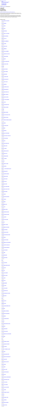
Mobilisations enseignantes (4, 229)
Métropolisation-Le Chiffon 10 (5, 94)
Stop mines (3, 66)
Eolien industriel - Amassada (5, 224)
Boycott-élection (3, 336)
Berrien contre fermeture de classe (5, 379)
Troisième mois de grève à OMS (5, 361)
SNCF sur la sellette (4, 389)
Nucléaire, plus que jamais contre (5, 143)
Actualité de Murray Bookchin (5, 402)
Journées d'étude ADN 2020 (5, 176)
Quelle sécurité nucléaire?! (4, 328)
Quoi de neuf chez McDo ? (4, 257)
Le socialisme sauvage (4, 295)
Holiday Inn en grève (4, 300)
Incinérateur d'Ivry (4, 374)
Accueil (1, 6)
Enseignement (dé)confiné (4, 191)
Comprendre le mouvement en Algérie (6, 234)
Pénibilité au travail (4, 303)
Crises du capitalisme (4, 23)
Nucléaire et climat (4, 364)
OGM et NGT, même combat (5, 76)
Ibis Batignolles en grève (4, 204)
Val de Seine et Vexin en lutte (5, 219)
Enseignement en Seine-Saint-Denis (5, 313)
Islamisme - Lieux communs (5, 384)
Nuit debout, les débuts (4, 346)
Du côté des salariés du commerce (5, 173)
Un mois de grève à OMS (4, 369)
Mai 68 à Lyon (3, 270)
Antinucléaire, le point (4, 181)
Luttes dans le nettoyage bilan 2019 (5, 247)
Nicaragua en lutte (4, 267)
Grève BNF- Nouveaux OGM (5, 125)
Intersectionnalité (3, 201)
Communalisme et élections (5, 209)
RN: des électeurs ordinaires (5, 71)
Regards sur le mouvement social (5, 104)
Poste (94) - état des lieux (4, 262)
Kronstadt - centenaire (4, 148)
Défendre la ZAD (3, 280)
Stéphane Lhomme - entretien (5, 163)
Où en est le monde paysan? (5, 290)
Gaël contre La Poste (4, 285)
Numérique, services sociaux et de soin (6, 114)
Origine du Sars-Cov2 (4, 38)
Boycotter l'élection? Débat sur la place (6, 323)
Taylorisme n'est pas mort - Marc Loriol (6, 135)
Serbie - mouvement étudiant (5, 56)
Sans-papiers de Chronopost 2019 (5, 61)
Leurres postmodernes (4, 84)
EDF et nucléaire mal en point (5, 117)
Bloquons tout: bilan (4, 43)
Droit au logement (4, 237)
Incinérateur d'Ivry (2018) (4, 275)
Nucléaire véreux (3, 28)
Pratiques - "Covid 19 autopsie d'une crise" (6, 168)
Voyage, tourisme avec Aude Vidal (5, 20)
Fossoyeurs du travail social (5, 331)
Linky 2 (2, 298)
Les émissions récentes (4, 6)
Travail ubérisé (3, 308)
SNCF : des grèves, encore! (5, 81)
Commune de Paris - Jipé (4, 153)
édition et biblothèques (4, 48)
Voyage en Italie (3, 252)
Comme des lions (3, 351)
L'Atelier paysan (3, 140)
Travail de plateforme (4, 130)
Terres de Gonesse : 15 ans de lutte (5, 33)
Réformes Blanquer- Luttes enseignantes (6, 242)
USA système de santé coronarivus (5, 196)
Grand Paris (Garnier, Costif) (5, 397)
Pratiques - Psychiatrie (4, 158)
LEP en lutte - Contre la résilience (5, 99)
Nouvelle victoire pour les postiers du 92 (6, 356)
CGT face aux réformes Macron (5, 318)
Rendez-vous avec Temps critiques (5, 186)
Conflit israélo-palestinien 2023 (5, 89)
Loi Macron (3, 394)
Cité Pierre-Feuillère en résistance (5, 341)
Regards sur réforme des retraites (5, 214)
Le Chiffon (3, 109)
